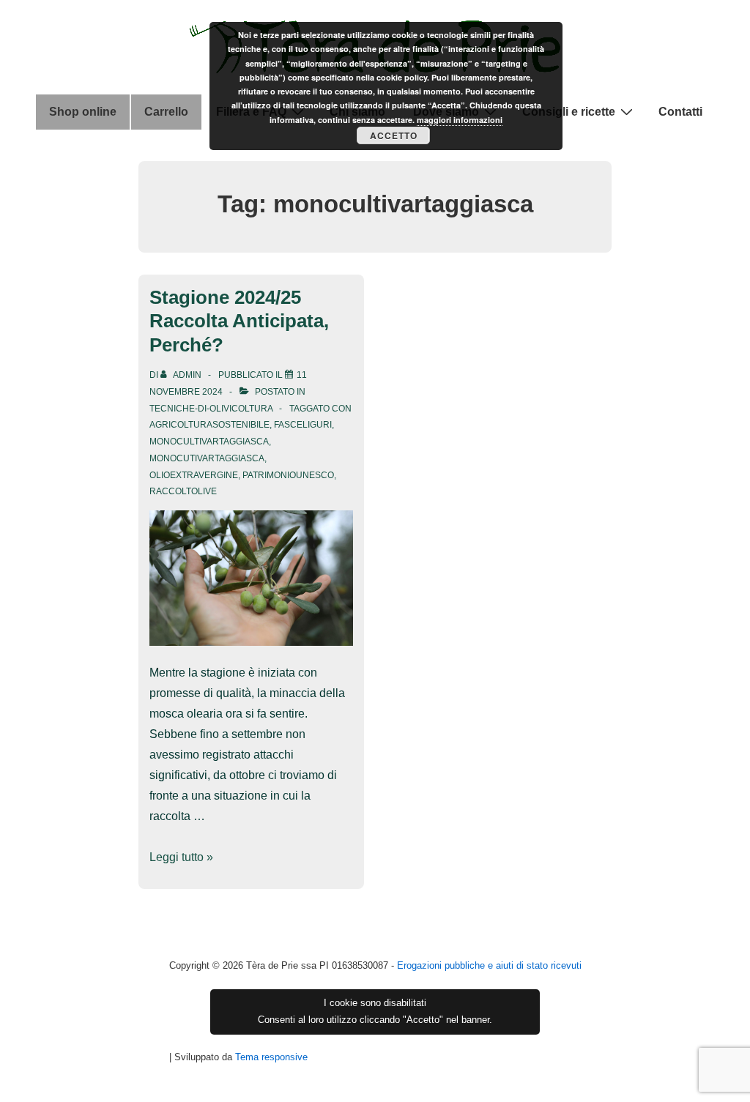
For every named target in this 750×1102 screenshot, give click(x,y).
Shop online (82, 111)
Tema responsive (271, 1056)
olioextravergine (193, 475)
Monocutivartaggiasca (206, 458)
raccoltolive (183, 491)
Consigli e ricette (568, 111)
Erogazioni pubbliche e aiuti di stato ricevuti (489, 965)
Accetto (393, 135)
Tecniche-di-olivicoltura (210, 408)
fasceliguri (303, 425)
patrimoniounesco (288, 475)
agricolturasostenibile (209, 425)
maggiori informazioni (459, 119)
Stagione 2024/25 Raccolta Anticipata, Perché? (239, 321)
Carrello (166, 111)
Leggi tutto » (181, 857)
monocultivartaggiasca (209, 441)
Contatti (680, 111)
